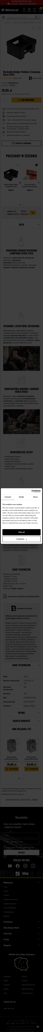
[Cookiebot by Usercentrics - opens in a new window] (31, 491)
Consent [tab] (8, 497)
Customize (20, 539)
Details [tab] (21, 497)
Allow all (21, 532)
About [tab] (35, 497)
